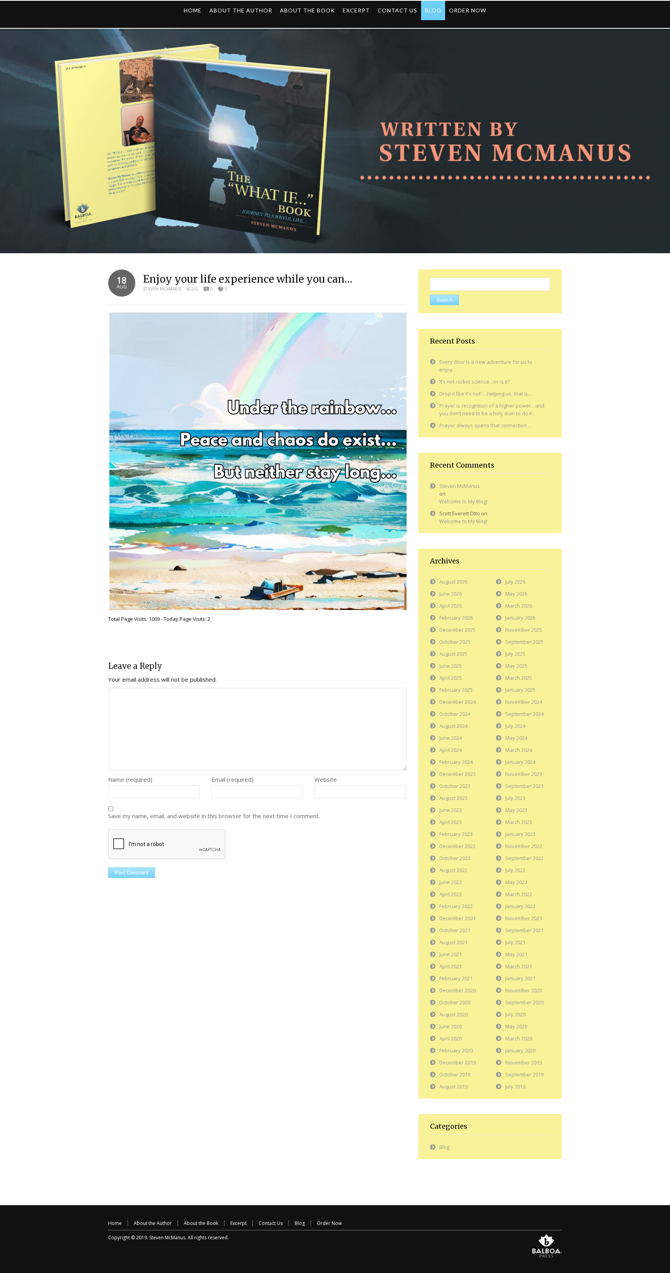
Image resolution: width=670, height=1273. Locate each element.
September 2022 (524, 858)
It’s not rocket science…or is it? (474, 381)
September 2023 (524, 785)
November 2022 (523, 846)
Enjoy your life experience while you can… (247, 279)
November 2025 (523, 629)
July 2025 (515, 653)
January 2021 (520, 978)
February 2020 (456, 1050)
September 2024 (524, 713)
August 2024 (453, 725)
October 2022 (454, 858)
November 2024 (523, 701)
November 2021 (523, 918)
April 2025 (450, 677)
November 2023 (523, 773)
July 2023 (515, 798)
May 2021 (516, 954)
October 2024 (454, 713)
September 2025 (524, 641)
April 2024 (450, 749)
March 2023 (518, 822)
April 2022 (450, 894)
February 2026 (456, 617)
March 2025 (518, 677)
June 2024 (450, 737)
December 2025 (457, 629)
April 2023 (450, 822)
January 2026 (520, 617)
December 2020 (457, 990)
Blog (192, 289)
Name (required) (130, 779)
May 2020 (516, 1026)
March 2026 (518, 605)
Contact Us (271, 1223)
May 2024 (516, 737)
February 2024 (456, 761)
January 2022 (520, 906)
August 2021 (453, 942)
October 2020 (454, 1002)
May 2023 (516, 810)
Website (325, 779)
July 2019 (515, 1086)
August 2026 (453, 581)
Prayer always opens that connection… (485, 425)
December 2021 (457, 918)
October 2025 (454, 641)
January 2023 (520, 834)
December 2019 (457, 1062)
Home (115, 1223)
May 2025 (516, 665)
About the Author (153, 1223)
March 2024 (518, 749)
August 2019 (453, 1086)
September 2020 (524, 1002)
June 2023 (450, 810)
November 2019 (523, 1062)
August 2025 (453, 653)
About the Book (201, 1223)
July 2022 (515, 870)
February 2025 (456, 689)
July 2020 (515, 1014)
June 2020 (450, 1026)
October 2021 (454, 930)
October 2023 (454, 785)
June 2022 (450, 882)
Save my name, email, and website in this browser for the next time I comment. (214, 816)
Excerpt (238, 1223)
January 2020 (520, 1050)
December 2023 (457, 773)
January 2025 (520, 689)
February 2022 (456, 906)
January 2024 (520, 761)
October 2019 (454, 1074)
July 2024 (515, 725)
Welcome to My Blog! (463, 501)
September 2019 (524, 1074)
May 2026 (516, 593)
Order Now (329, 1223)
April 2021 (450, 966)
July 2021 (515, 942)
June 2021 (450, 954)
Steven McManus (162, 289)
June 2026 (450, 593)
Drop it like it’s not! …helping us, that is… (485, 393)
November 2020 (523, 990)
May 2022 (516, 882)
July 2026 (515, 581)
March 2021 (518, 966)
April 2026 (450, 605)
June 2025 (450, 665)
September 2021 (524, 930)
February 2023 (456, 834)
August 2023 (453, 798)
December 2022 (457, 846)
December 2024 (457, 701)
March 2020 (518, 1038)
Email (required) (232, 779)
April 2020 (450, 1038)
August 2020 (453, 1014)
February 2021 (456, 978)
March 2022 (518, 894)
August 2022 (453, 870)
